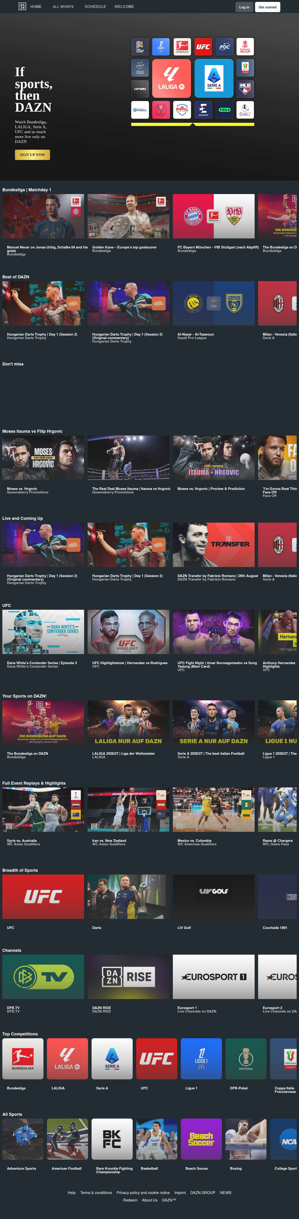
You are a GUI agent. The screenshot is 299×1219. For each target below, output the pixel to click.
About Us (149, 1200)
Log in (244, 7)
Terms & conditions (96, 1192)
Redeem (130, 1200)
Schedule (95, 6)
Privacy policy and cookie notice (143, 1192)
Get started (268, 7)
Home (36, 6)
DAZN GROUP (202, 1192)
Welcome (124, 6)
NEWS (225, 1192)
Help (72, 1192)
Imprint (180, 1192)
